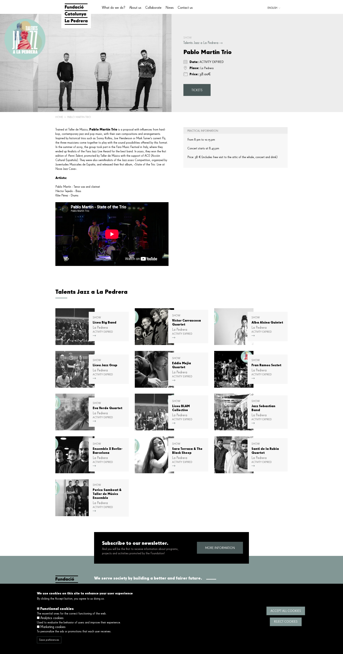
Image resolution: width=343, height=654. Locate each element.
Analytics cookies (52, 618)
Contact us (185, 8)
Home (59, 117)
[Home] (76, 14)
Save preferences (49, 639)
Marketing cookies (53, 627)
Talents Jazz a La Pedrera (200, 43)
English (272, 8)
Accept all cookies (286, 610)
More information (220, 548)
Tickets (197, 90)
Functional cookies (57, 608)
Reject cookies (286, 621)
